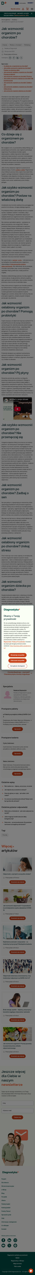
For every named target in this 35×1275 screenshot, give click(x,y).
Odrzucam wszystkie (17, 660)
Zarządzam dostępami (17, 666)
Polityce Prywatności (18, 641)
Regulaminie (7, 641)
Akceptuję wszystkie (17, 655)
